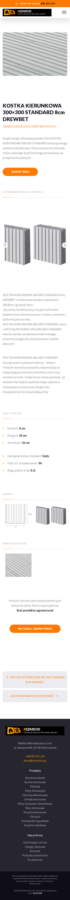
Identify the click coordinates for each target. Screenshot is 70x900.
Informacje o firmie (35, 842)
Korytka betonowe (35, 812)
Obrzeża (35, 816)
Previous (5, 245)
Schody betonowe (35, 799)
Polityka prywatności (35, 855)
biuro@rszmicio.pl (35, 760)
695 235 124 (48, 3)
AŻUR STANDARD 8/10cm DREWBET (33, 696)
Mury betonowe (35, 808)
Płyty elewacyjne (35, 790)
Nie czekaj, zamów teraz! (35, 628)
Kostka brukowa (35, 778)
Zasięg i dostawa (35, 846)
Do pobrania (35, 859)
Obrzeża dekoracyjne (35, 795)
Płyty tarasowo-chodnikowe (35, 803)
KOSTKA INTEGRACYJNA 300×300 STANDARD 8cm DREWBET (37, 679)
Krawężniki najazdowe (35, 821)
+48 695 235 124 (35, 756)
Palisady (35, 786)
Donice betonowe (35, 782)
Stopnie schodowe (35, 825)
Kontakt (35, 851)
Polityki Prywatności (31, 878)
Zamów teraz (20, 171)
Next (64, 245)
